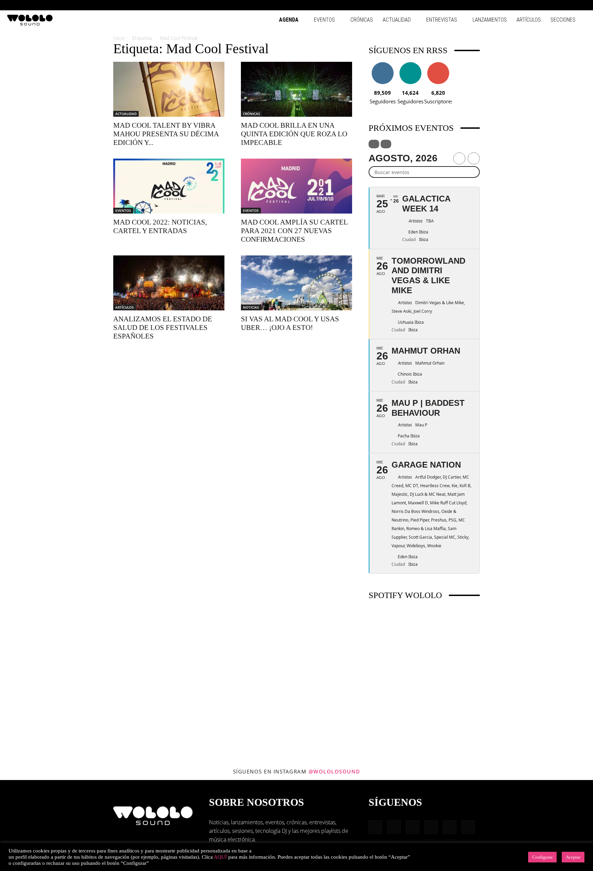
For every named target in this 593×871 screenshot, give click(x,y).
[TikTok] (570, 5)
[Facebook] (524, 5)
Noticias (251, 307)
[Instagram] (536, 5)
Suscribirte (438, 64)
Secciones (562, 19)
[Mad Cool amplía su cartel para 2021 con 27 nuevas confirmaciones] (296, 186)
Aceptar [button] (573, 857)
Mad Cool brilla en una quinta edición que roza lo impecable (294, 134)
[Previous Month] (459, 158)
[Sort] (386, 144)
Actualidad (397, 19)
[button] (514, 5)
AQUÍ (220, 857)
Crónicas (361, 19)
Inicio (119, 38)
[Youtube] (581, 5)
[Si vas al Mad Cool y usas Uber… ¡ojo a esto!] (296, 282)
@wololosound (334, 771)
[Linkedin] (547, 5)
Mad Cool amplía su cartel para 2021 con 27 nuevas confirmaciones (294, 230)
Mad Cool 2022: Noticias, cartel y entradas (160, 226)
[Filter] (374, 144)
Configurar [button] (542, 857)
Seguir (382, 64)
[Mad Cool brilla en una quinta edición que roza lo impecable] (296, 89)
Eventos (324, 19)
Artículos (528, 19)
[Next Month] (474, 158)
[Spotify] (558, 5)
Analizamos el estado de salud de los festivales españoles (162, 327)
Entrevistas (441, 19)
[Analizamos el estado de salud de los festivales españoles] (168, 282)
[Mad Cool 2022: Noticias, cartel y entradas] (168, 186)
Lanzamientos (490, 19)
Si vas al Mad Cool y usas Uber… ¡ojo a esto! (290, 323)
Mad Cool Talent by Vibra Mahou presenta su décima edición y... (166, 134)
